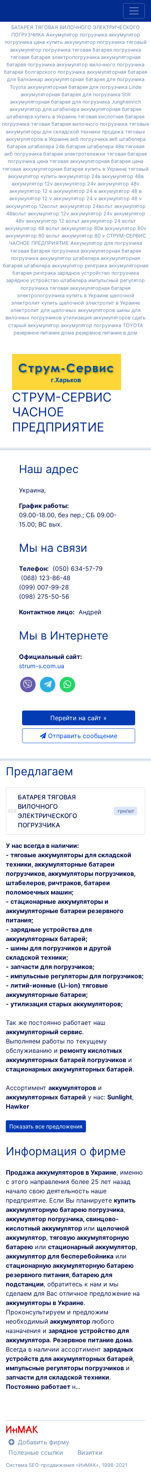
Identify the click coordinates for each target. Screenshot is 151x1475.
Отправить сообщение (81, 736)
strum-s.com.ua (41, 666)
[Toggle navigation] (134, 11)
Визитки (90, 1452)
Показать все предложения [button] (45, 1126)
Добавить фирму (43, 1442)
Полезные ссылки (36, 1452)
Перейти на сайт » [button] (78, 718)
